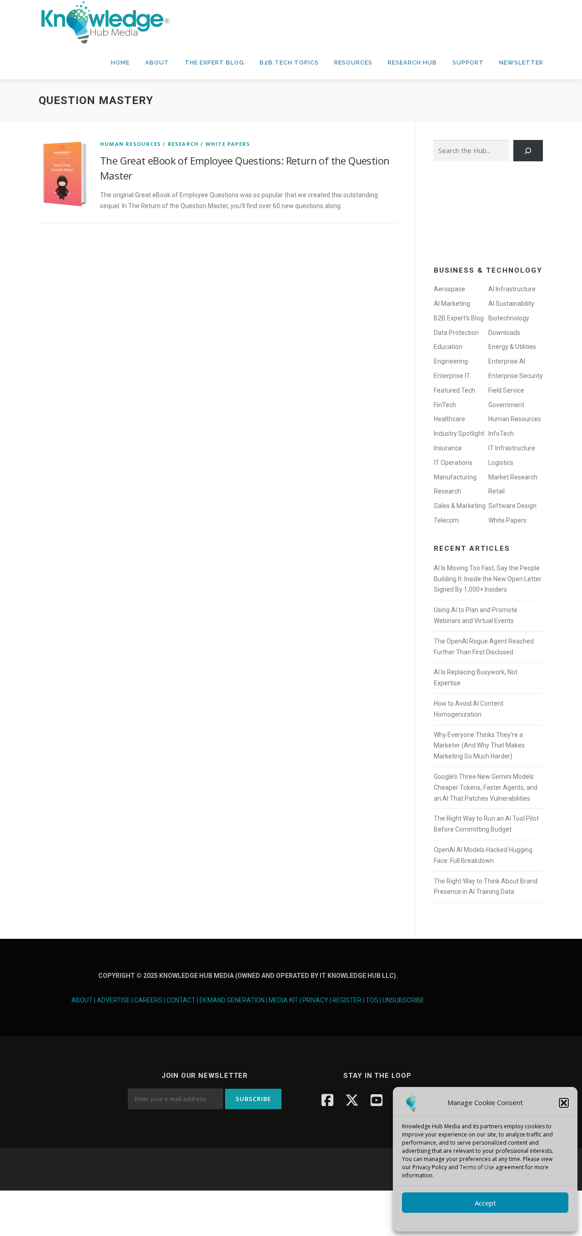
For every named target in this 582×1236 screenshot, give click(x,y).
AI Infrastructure (512, 289)
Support (468, 62)
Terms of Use (477, 1167)
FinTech (445, 405)
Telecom (446, 520)
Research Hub (412, 62)
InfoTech (501, 433)
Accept (485, 1202)
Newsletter (521, 62)
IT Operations (453, 462)
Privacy (315, 1000)
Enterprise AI (506, 361)
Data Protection (456, 332)
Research (183, 143)
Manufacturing (455, 477)
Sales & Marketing (460, 505)
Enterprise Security (515, 375)
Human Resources (130, 143)
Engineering (451, 361)
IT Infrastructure (511, 448)
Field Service (506, 390)
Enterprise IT (452, 375)
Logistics (500, 462)
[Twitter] (352, 1100)
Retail (496, 491)
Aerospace (449, 289)
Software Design (512, 505)
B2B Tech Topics (289, 62)
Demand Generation (232, 1000)
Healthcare (449, 419)
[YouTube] (376, 1100)
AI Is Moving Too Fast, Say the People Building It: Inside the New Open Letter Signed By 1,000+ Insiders (488, 578)
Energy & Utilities (512, 346)
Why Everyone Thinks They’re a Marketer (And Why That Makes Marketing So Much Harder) (479, 745)
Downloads (504, 332)
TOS (372, 1000)
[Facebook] (327, 1100)
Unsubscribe (403, 1000)
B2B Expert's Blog (459, 318)
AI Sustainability (511, 303)
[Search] (528, 150)
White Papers (228, 143)
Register (346, 1000)
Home (120, 62)
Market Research (512, 477)
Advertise (113, 1000)
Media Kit (283, 1000)
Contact (181, 1000)
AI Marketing (452, 303)
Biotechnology (508, 318)
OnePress (318, 1169)
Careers (148, 1000)
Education (448, 346)
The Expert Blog (214, 62)
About (157, 62)
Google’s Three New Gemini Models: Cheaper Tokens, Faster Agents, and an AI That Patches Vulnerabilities (485, 787)
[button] (563, 1102)
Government (506, 405)
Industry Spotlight (459, 433)
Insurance (448, 448)
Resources (353, 62)
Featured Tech (454, 390)
